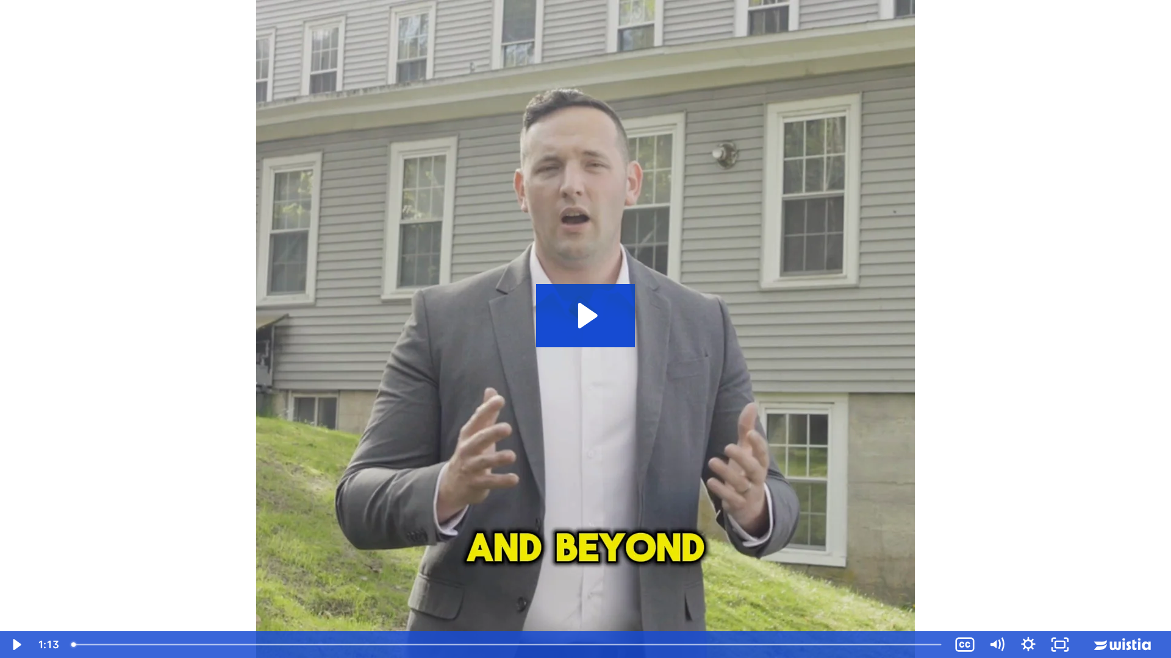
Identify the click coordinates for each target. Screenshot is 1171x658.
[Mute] (996, 644)
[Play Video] (16, 644)
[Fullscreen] (1060, 644)
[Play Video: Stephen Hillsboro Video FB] (586, 315)
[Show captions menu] (965, 644)
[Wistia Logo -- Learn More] (1123, 644)
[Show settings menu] (1028, 644)
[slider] (507, 644)
